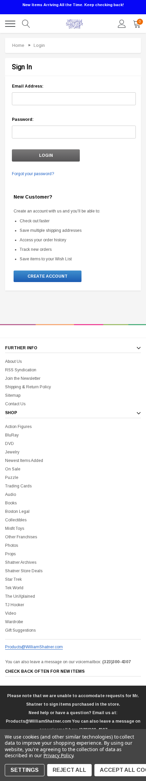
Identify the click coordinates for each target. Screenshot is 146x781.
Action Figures (18, 426)
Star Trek (13, 579)
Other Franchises (21, 537)
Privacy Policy (58, 755)
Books (11, 503)
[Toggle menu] (10, 24)
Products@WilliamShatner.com (34, 647)
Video (10, 613)
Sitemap (12, 395)
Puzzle (11, 477)
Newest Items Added (24, 460)
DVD (9, 443)
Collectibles (15, 520)
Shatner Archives (20, 562)
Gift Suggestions (20, 630)
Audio (10, 494)
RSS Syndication (20, 370)
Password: (23, 119)
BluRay (12, 435)
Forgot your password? (33, 173)
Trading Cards (18, 486)
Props (10, 554)
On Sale (12, 469)
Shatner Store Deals (23, 571)
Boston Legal (17, 511)
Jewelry (12, 452)
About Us (13, 361)
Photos (11, 545)
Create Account (48, 276)
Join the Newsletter (22, 378)
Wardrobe (14, 621)
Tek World (14, 587)
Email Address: (27, 86)
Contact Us (15, 404)
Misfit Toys (14, 528)
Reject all (69, 770)
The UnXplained (20, 596)
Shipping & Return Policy (28, 387)
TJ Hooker (14, 604)
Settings (25, 770)
